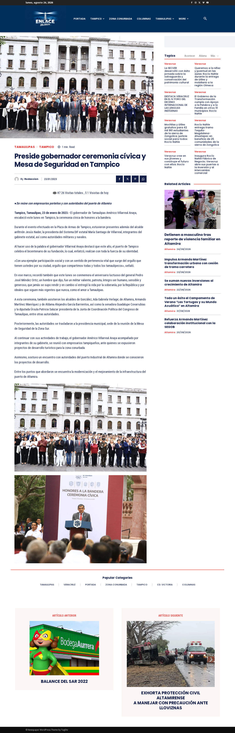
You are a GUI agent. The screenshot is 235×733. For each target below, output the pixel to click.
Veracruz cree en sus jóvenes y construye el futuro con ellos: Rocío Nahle (176, 161)
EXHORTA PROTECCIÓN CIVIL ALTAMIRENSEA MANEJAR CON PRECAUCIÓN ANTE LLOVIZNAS (170, 700)
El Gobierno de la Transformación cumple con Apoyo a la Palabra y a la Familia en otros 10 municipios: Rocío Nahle (206, 105)
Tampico (46, 147)
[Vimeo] (203, 3)
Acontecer (189, 55)
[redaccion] (17, 179)
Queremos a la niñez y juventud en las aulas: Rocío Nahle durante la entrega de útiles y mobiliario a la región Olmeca (207, 76)
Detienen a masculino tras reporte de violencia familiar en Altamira (192, 239)
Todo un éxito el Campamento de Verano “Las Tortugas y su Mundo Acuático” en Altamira (190, 302)
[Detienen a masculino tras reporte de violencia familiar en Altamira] (192, 209)
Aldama (203, 55)
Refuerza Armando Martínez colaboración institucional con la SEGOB (189, 323)
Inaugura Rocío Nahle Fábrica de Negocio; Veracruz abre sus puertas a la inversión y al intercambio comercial (207, 164)
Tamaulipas (24, 147)
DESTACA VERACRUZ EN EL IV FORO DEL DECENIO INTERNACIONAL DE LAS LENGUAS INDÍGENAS (176, 104)
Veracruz (170, 64)
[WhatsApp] (143, 179)
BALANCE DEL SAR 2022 (64, 681)
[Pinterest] (135, 179)
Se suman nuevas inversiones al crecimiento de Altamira (188, 283)
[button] (205, 19)
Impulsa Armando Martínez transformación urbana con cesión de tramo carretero (191, 263)
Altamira (169, 249)
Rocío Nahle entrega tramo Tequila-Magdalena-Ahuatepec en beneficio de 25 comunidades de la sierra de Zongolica (207, 135)
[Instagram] (196, 3)
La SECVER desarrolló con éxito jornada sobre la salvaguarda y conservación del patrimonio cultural (177, 75)
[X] (200, 3)
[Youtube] (207, 3)
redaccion (31, 179)
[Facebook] (192, 3)
